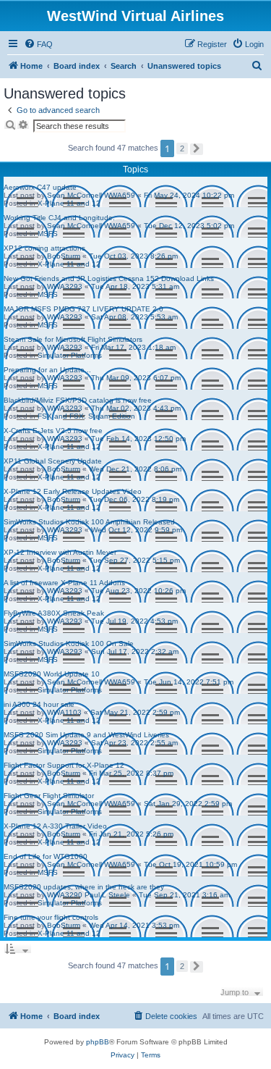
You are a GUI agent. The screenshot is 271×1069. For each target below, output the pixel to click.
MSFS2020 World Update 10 (52, 674)
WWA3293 (64, 286)
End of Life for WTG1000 (45, 856)
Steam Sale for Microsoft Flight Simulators (73, 339)
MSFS (48, 234)
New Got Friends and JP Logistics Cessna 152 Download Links (109, 278)
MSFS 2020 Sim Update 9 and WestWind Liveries (86, 735)
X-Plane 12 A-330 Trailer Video (55, 826)
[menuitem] (38, 44)
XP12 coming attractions (44, 248)
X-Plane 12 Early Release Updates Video (73, 491)
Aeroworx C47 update (40, 187)
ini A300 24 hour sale (39, 704)
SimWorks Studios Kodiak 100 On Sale (69, 643)
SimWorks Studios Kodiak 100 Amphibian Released (89, 522)
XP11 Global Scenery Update (53, 461)
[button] (196, 149)
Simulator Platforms (70, 355)
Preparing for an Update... (47, 370)
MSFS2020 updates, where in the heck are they (84, 887)
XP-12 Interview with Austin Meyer (60, 552)
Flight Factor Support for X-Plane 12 (64, 765)
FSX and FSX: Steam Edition (86, 416)
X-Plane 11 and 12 (69, 203)
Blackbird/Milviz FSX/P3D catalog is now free (78, 400)
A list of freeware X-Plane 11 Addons (64, 583)
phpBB (97, 1042)
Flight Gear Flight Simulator (49, 796)
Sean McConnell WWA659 (91, 195)
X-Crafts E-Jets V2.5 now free (53, 431)
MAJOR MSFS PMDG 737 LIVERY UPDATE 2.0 (83, 309)
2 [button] (182, 148)
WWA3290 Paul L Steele (88, 895)
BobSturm (63, 256)
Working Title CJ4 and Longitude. (59, 218)
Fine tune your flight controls (51, 917)
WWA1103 (64, 712)
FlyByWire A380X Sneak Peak (54, 613)
